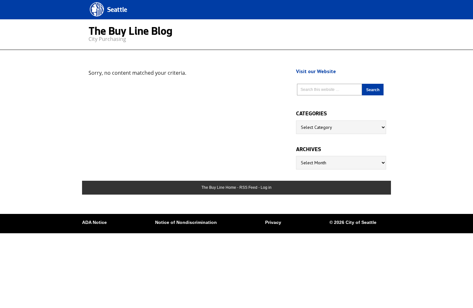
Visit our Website (316, 71)
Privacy (273, 222)
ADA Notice (94, 222)
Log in (266, 187)
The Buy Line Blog (130, 32)
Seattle (117, 10)
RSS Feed (248, 187)
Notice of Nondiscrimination (186, 222)
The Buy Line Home (218, 187)
